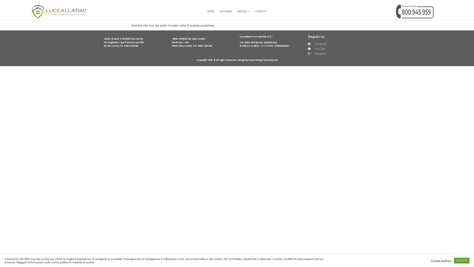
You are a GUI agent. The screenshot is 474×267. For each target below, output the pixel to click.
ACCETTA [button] (461, 260)
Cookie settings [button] (441, 260)
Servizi (242, 11)
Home (210, 11)
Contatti (261, 11)
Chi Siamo (225, 11)
